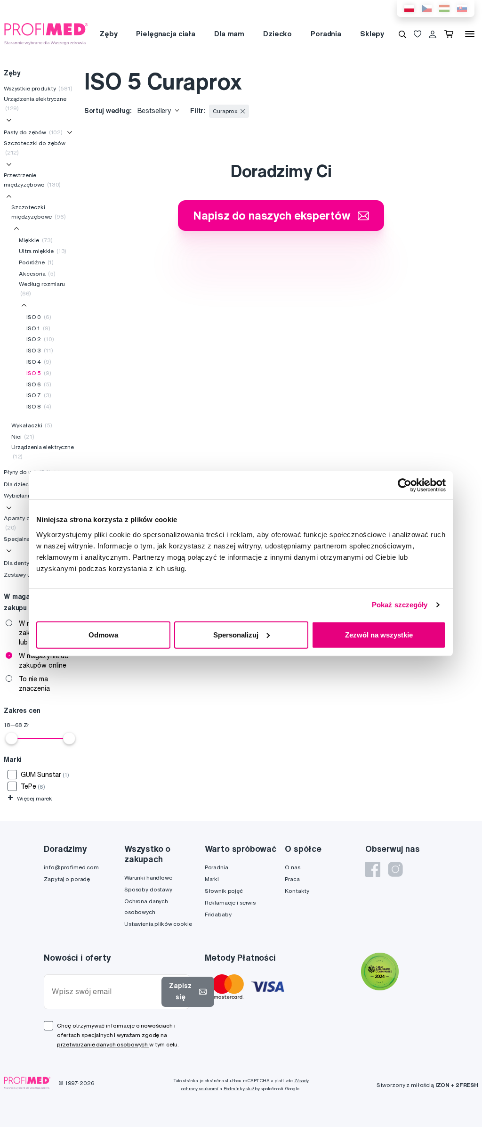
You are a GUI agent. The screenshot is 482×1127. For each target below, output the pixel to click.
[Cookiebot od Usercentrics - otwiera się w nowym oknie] (404, 485)
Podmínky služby (242, 1088)
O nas (292, 867)
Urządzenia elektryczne (35, 103)
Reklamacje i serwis (230, 902)
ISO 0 (38, 317)
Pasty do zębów (33, 132)
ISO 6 (38, 384)
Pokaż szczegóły (400, 605)
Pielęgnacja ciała (165, 33)
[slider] (11, 738)
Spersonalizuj (235, 634)
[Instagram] (395, 869)
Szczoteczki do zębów (34, 147)
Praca (292, 879)
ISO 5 (38, 373)
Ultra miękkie (42, 251)
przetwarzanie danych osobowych (103, 1044)
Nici (22, 436)
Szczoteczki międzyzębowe (38, 212)
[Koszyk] (450, 34)
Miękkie (36, 240)
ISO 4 (38, 362)
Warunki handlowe (148, 877)
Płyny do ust (27, 472)
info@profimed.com (71, 867)
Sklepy (372, 33)
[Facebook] (372, 869)
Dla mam (229, 33)
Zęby (108, 33)
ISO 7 (38, 395)
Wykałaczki (31, 425)
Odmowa (103, 634)
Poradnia (326, 33)
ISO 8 (38, 406)
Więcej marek (30, 798)
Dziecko (277, 33)
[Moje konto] (432, 33)
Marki (212, 879)
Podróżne (36, 262)
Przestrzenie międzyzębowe (32, 180)
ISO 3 (39, 350)
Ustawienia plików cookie (158, 924)
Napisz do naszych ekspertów (271, 215)
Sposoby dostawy (148, 889)
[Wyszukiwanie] (402, 33)
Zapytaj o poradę (67, 879)
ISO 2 (40, 339)
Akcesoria (37, 273)
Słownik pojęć (224, 891)
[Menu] (469, 34)
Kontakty (297, 891)
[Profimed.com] (46, 33)
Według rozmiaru (42, 288)
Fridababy (218, 914)
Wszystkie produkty (38, 88)
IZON (442, 1085)
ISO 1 (38, 328)
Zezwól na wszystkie (379, 634)
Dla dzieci (24, 484)
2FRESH (467, 1085)
